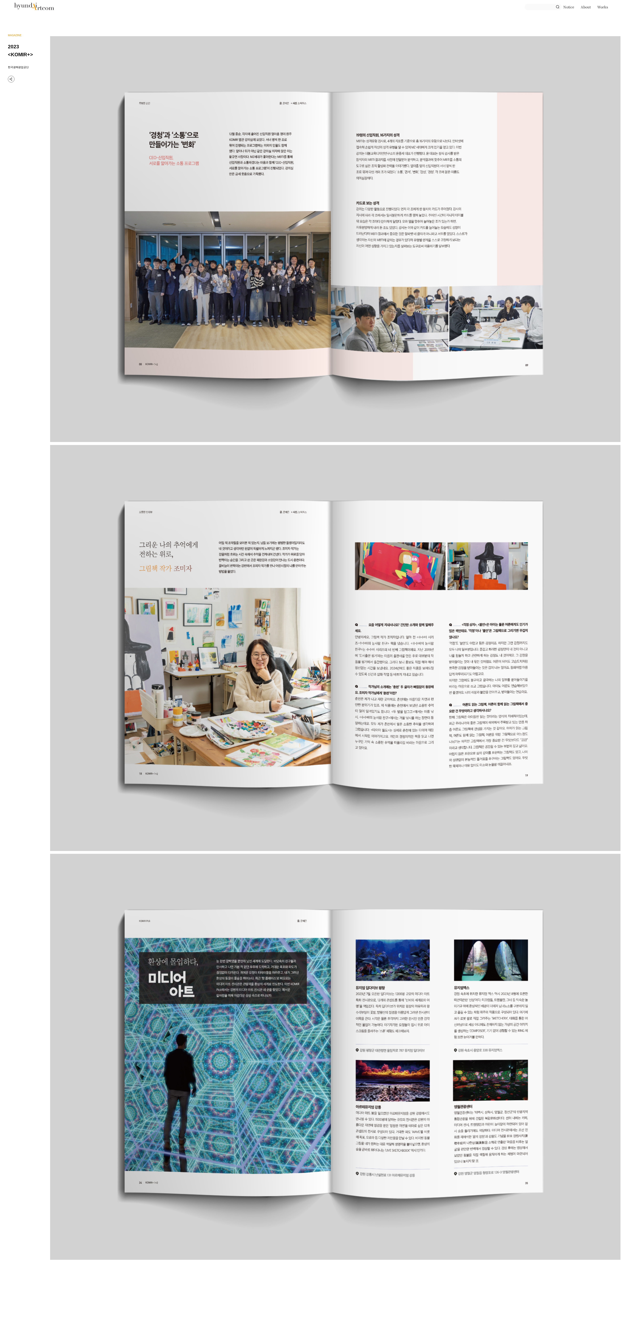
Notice (568, 7)
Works (602, 7)
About (586, 7)
